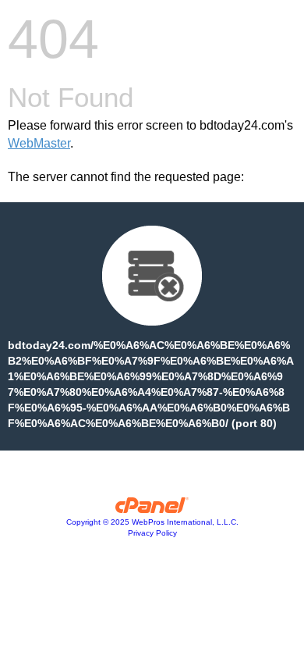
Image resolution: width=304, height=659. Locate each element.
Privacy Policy (152, 533)
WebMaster (39, 143)
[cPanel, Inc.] (152, 509)
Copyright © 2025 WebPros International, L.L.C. (152, 522)
